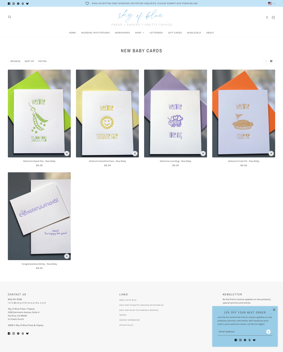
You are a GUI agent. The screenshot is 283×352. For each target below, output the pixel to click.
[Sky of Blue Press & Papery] (141, 17)
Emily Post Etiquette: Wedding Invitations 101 (141, 305)
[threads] (22, 3)
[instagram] (13, 3)
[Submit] (268, 331)
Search (122, 315)
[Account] (267, 17)
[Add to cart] (66, 153)
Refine (42, 61)
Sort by (29, 61)
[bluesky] (27, 3)
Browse (15, 61)
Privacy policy (126, 325)
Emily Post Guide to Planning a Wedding (138, 310)
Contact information (129, 320)
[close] (274, 309)
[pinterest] (18, 3)
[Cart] (273, 17)
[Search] (9, 17)
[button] (265, 61)
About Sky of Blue (128, 300)
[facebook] (9, 3)
